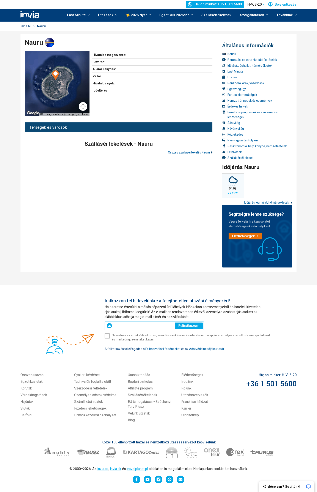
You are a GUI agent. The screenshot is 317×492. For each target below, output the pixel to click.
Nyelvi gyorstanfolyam (243, 140)
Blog (131, 420)
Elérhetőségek (192, 375)
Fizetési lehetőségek (90, 408)
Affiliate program (140, 388)
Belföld (25, 415)
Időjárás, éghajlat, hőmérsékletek (250, 65)
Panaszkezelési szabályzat (95, 415)
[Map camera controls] (83, 106)
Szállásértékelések (216, 15)
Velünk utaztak (139, 413)
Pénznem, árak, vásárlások (246, 83)
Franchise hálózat (194, 402)
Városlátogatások (33, 395)
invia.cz (102, 469)
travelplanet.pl (137, 469)
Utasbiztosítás (139, 375)
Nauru (232, 54)
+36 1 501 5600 (271, 383)
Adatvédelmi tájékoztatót (206, 349)
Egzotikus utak (31, 382)
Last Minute (235, 71)
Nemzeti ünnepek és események (250, 100)
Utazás (232, 77)
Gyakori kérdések (87, 375)
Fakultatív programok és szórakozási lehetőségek (253, 115)
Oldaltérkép (190, 415)
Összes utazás (32, 375)
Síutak (25, 408)
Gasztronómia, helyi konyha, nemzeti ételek (257, 146)
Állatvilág (234, 123)
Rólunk (186, 388)
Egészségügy (237, 89)
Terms (85, 114)
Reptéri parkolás (140, 382)
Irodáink (187, 382)
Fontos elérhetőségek (242, 95)
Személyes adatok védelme (95, 395)
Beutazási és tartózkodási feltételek (252, 60)
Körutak (26, 388)
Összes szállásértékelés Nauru (189, 152)
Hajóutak (26, 402)
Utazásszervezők (194, 395)
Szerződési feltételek (90, 388)
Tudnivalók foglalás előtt (92, 382)
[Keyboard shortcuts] (41, 114)
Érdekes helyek (238, 106)
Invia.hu (25, 26)
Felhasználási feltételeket (162, 349)
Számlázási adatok (88, 402)
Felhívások (235, 152)
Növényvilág (236, 128)
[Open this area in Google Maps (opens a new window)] (33, 113)
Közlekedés (235, 134)
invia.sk (115, 469)
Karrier (186, 408)
